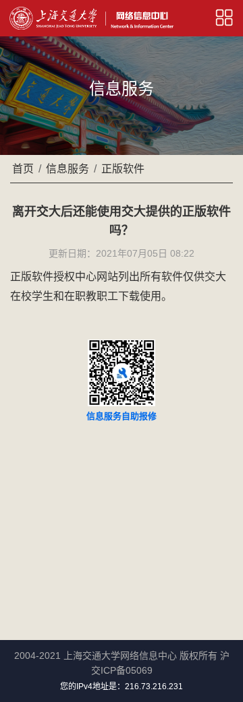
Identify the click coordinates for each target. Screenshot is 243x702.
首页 (23, 168)
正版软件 (122, 168)
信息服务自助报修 (121, 416)
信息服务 (67, 168)
